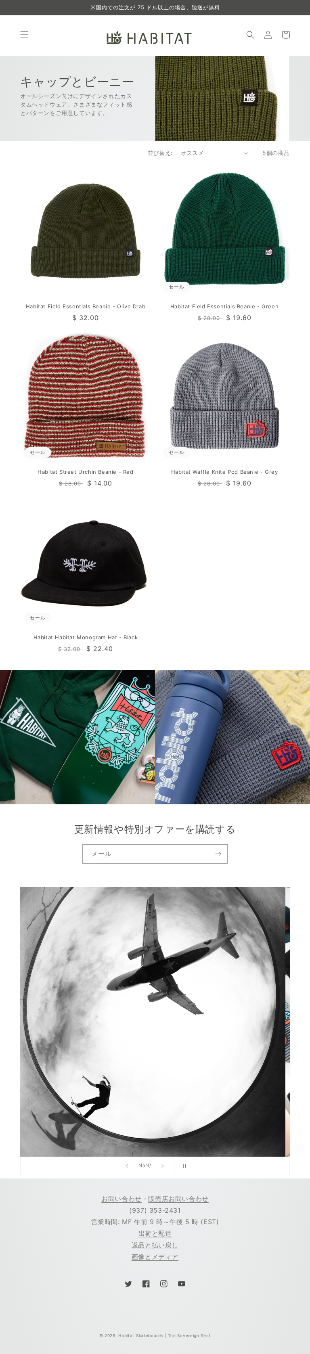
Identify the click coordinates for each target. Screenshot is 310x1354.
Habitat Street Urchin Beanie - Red (85, 472)
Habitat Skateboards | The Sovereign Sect (164, 1335)
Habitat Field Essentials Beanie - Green (224, 306)
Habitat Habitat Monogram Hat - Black (86, 637)
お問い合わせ (121, 1199)
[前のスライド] (127, 1166)
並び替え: (160, 152)
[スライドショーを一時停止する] (183, 1166)
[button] (24, 35)
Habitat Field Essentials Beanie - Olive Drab (85, 306)
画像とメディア (155, 1257)
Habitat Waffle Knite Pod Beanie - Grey (224, 472)
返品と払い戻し (155, 1245)
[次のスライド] (163, 1166)
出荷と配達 (155, 1233)
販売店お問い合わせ (178, 1199)
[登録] (218, 854)
